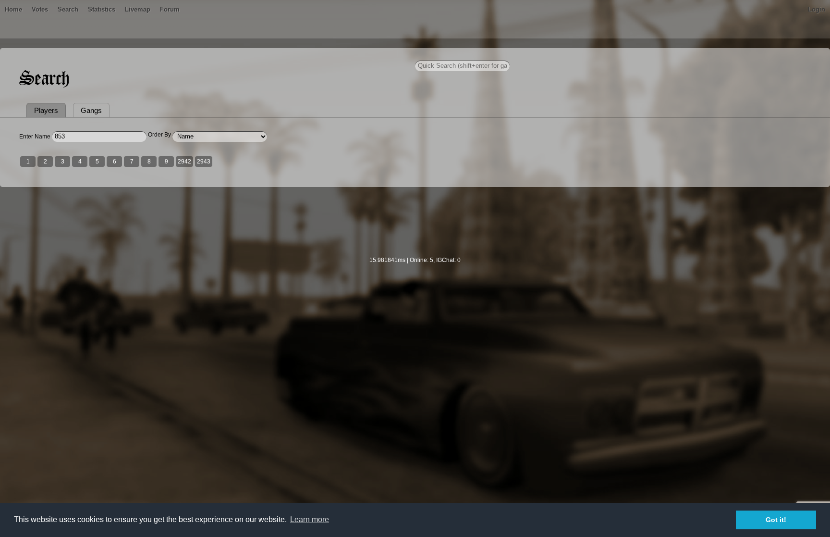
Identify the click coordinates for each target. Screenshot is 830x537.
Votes (40, 9)
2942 (184, 161)
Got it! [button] (776, 520)
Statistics (101, 9)
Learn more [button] (309, 519)
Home (13, 9)
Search (68, 9)
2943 (203, 161)
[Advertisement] (415, 228)
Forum (170, 9)
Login (816, 9)
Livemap (137, 9)
